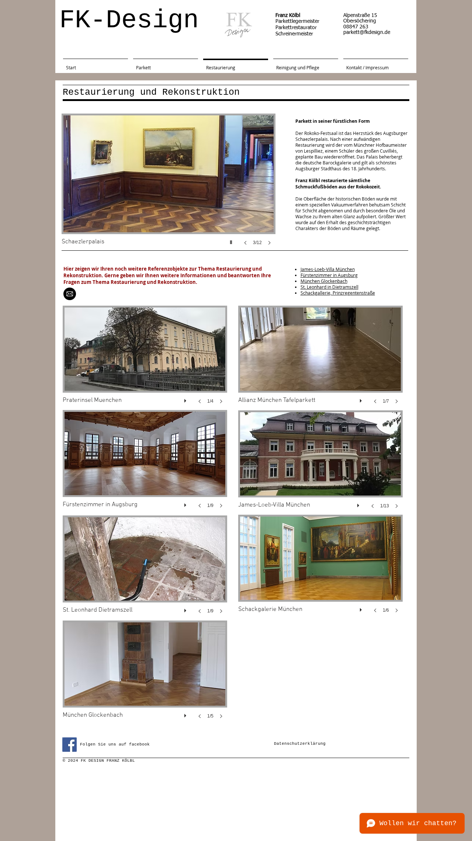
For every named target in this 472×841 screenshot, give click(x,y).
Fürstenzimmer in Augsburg (329, 275)
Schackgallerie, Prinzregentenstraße (338, 293)
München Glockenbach (324, 281)
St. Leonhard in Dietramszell (329, 287)
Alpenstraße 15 (360, 15)
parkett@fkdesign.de (366, 32)
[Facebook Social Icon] (69, 744)
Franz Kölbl (287, 15)
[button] (168, 187)
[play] (232, 240)
